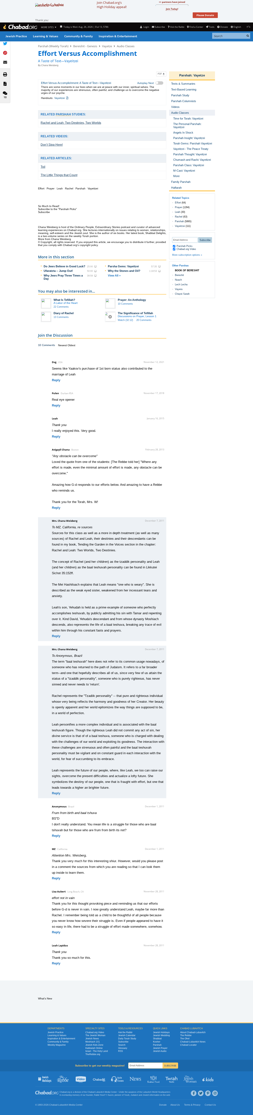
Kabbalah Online (94, 1048)
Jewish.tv (81, 1079)
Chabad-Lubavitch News (192, 1041)
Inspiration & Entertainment (118, 36)
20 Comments (144, 320)
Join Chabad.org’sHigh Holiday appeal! (112, 4)
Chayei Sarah (182, 293)
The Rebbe (186, 1035)
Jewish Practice (16, 36)
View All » (114, 275)
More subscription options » (187, 254)
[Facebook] (193, 1093)
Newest (63, 345)
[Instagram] (215, 1093)
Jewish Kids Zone (94, 1045)
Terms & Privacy (192, 1105)
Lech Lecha (181, 284)
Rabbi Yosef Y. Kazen (103, 1095)
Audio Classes (125, 46)
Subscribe (123, 1041)
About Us (175, 1105)
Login (146, 26)
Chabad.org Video (186, 249)
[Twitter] (201, 1093)
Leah (177, 212)
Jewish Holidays (161, 1032)
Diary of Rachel (64, 313)
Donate (224, 26)
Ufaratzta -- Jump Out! (58, 270)
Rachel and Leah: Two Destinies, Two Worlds (71, 122)
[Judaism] (20, 26)
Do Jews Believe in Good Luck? (64, 266)
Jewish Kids (208, 1079)
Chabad (91, 1092)
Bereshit (179, 275)
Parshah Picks (184, 246)
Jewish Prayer (160, 1048)
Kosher (156, 1041)
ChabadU (99, 1079)
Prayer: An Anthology (132, 299)
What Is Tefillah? (64, 299)
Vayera (178, 289)
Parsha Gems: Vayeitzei (123, 266)
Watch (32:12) (125, 320)
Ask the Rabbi (177, 26)
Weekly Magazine (57, 1045)
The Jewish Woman (95, 1035)
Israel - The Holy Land (96, 1051)
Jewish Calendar (126, 1035)
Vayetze (107, 46)
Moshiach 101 (92, 1041)
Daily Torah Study (127, 1038)
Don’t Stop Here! (52, 144)
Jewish (146, 1095)
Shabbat (157, 1038)
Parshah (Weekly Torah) (53, 46)
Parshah (185, 75)
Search (121, 1045)
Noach (178, 279)
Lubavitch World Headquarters (156, 1092)
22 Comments (61, 306)
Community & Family (78, 36)
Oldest (71, 345)
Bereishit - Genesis (85, 46)
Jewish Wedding (161, 1035)
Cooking (154, 1079)
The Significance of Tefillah (135, 313)
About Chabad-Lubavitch (193, 1032)
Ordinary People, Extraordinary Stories (97, 227)
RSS (120, 1051)
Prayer (178, 207)
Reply (56, 380)
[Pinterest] (208, 1093)
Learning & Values (45, 36)
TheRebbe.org (92, 1054)
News (136, 1079)
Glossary (122, 1048)
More (176, 176)
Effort (178, 202)
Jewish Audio (159, 1051)
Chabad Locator (188, 1045)
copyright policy (89, 245)
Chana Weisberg (49, 65)
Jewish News (92, 1038)
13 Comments (61, 317)
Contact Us (210, 1105)
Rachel (178, 216)
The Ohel (185, 1038)
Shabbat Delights (155, 233)
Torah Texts (172, 1079)
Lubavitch (99, 1092)
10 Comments (125, 303)
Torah (126, 1095)
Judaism (134, 1095)
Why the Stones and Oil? (124, 270)
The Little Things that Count (59, 175)
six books (118, 233)
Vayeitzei (59, 97)
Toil (43, 166)
